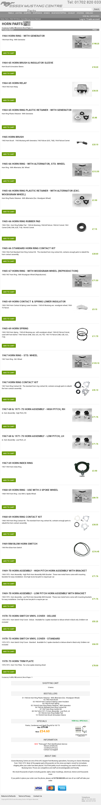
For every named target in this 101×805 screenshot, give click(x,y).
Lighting (18, 13)
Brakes (47, 13)
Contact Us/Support (51, 750)
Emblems (89, 13)
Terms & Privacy (24, 796)
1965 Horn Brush (52, 700)
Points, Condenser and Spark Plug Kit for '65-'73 (42, 725)
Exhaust (71, 13)
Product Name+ (8, 30)
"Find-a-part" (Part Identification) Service (53, 744)
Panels (11, 13)
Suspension (37, 13)
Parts (31, 11)
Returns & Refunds (51, 746)
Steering (80, 13)
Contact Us (37, 796)
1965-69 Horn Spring (52, 703)
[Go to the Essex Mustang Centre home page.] (31, 8)
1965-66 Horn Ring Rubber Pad (52, 713)
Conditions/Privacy (51, 748)
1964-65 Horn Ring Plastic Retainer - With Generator (52, 705)
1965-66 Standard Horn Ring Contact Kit (51, 707)
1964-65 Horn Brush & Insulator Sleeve (52, 715)
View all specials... (80, 721)
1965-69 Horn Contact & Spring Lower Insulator (52, 702)
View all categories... (91, 16)
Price (95, 30)
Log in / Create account (90, 19)
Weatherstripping (58, 13)
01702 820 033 (88, 2)
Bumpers (27, 13)
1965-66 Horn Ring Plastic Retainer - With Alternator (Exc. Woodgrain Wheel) (52, 698)
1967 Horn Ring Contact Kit (52, 709)
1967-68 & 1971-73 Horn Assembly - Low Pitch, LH (52, 711)
